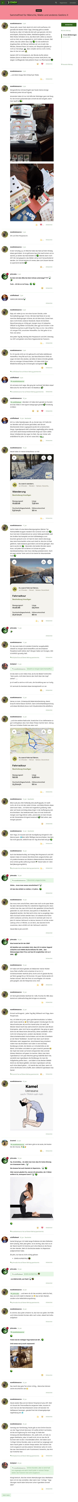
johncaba (16, 1294)
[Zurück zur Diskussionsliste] (2, 2)
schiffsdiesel (17, 402)
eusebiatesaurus (18, 381)
